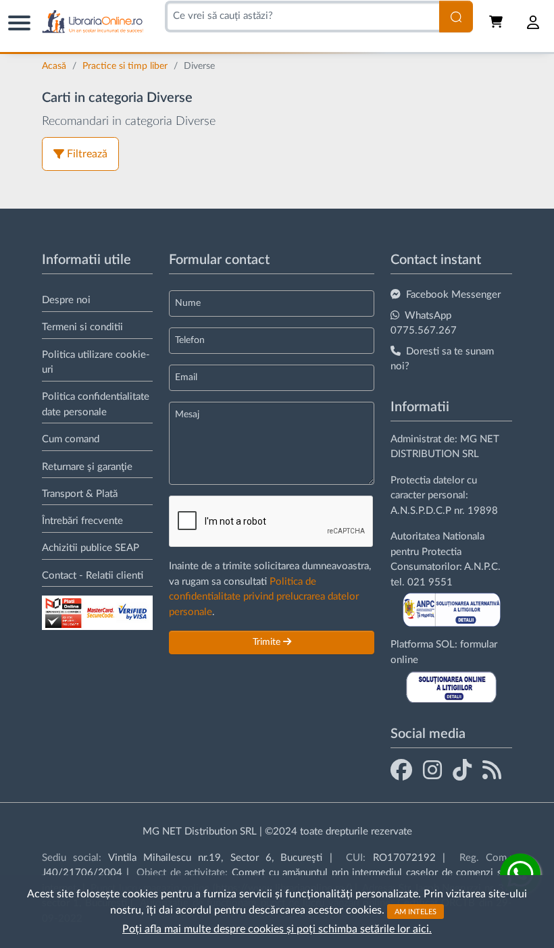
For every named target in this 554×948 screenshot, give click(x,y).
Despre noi (66, 300)
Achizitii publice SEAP (90, 548)
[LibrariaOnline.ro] (92, 21)
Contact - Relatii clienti (92, 576)
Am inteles (415, 911)
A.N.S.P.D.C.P (421, 511)
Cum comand (70, 439)
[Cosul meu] (497, 22)
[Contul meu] (534, 22)
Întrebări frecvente (82, 521)
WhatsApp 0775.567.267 (424, 323)
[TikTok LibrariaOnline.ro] (462, 770)
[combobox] (302, 16)
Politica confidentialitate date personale (95, 404)
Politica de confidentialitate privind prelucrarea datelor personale (264, 597)
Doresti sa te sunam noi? (442, 359)
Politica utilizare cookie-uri (96, 362)
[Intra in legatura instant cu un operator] (520, 873)
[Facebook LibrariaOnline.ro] (401, 770)
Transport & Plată (80, 494)
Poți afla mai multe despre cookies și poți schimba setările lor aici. (277, 929)
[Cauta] (456, 16)
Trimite (268, 642)
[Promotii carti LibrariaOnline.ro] (432, 770)
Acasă (55, 66)
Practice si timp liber (126, 66)
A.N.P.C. (482, 567)
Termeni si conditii (82, 327)
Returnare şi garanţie (87, 467)
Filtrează (87, 154)
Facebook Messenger (453, 295)
